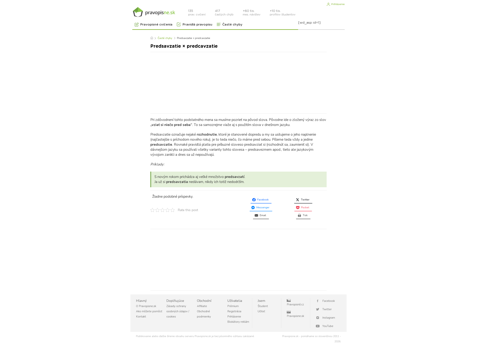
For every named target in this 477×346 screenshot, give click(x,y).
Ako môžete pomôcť (149, 311)
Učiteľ (261, 311)
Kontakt (141, 316)
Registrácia (234, 311)
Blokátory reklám (238, 322)
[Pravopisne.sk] (153, 12)
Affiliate (202, 306)
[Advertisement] (238, 82)
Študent (263, 306)
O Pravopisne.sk (146, 306)
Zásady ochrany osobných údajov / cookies (177, 311)
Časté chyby (165, 38)
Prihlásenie (338, 4)
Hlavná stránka (151, 38)
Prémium (233, 306)
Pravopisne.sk (295, 316)
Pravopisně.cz (295, 304)
